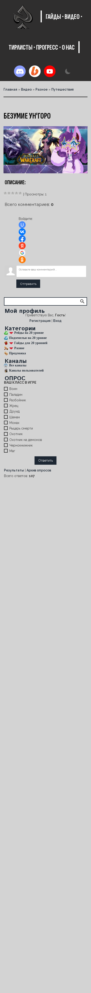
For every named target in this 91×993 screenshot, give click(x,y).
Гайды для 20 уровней (30, 343)
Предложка (17, 353)
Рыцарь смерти (21, 428)
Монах (14, 423)
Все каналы (17, 365)
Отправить (28, 284)
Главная (10, 89)
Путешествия (62, 89)
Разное (41, 89)
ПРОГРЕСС (47, 47)
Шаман (14, 417)
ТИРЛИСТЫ (20, 47)
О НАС (68, 47)
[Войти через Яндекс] (22, 245)
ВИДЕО (72, 17)
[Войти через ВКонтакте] (22, 231)
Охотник (16, 434)
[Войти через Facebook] (22, 238)
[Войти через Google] (22, 252)
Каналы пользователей (26, 370)
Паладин (15, 394)
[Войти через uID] (22, 224)
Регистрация (40, 321)
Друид (14, 411)
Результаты (14, 470)
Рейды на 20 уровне (29, 332)
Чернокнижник (21, 445)
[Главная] (23, 17)
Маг (12, 451)
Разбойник (17, 400)
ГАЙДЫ (53, 17)
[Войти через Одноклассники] (22, 259)
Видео (26, 89)
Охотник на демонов (25, 440)
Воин (13, 389)
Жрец (13, 406)
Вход (57, 321)
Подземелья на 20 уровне (28, 338)
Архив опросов (39, 470)
